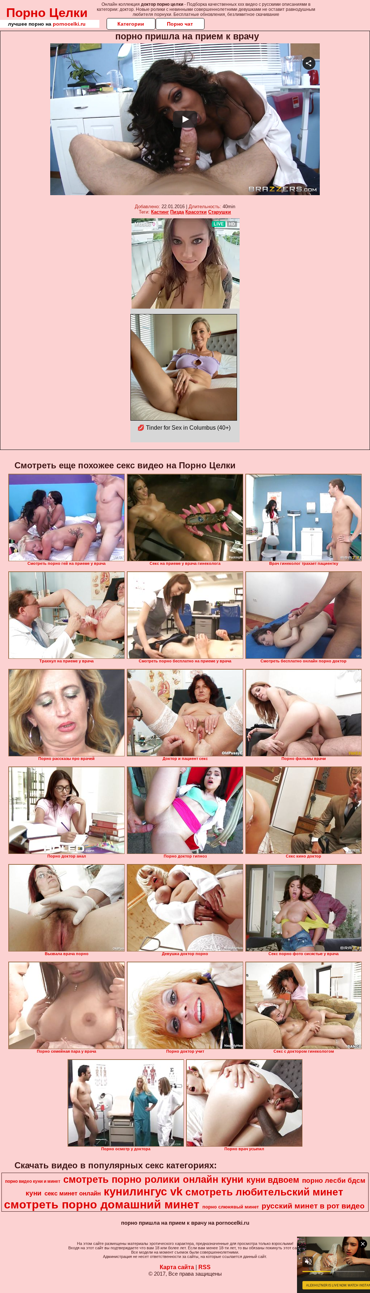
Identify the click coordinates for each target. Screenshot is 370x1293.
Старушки (219, 212)
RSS (204, 1267)
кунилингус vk (143, 1191)
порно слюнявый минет (230, 1207)
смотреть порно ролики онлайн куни (153, 1179)
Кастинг (160, 212)
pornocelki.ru (69, 24)
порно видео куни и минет (32, 1181)
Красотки (196, 212)
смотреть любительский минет (264, 1192)
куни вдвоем (272, 1180)
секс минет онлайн (72, 1193)
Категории (130, 24)
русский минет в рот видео (313, 1206)
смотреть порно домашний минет (101, 1204)
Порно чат (180, 24)
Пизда (177, 212)
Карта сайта (177, 1267)
